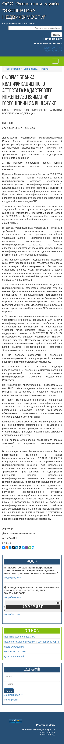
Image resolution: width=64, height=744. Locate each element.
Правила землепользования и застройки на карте (31, 641)
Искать (56, 34)
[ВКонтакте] (3, 547)
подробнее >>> (12, 577)
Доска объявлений (14, 656)
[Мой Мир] (10, 547)
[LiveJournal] (20, 547)
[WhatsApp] (29, 547)
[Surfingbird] (23, 547)
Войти (9, 690)
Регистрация (11, 699)
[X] (13, 547)
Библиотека (30, 68)
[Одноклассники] (7, 547)
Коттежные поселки (15, 651)
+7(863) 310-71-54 (53, 47)
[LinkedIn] (16, 547)
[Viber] (26, 547)
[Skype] (33, 547)
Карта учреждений (14, 646)
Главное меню (12, 68)
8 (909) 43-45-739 (53, 50)
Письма (44, 68)
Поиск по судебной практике (19, 636)
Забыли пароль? (13, 695)
